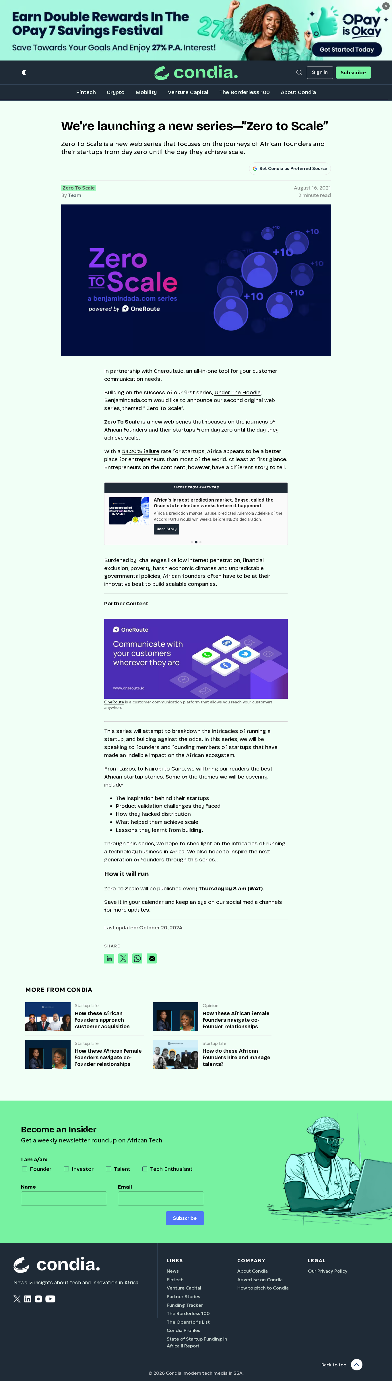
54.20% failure (140, 451)
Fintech (86, 92)
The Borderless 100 (244, 92)
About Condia (298, 92)
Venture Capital (188, 92)
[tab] (192, 542)
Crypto (116, 92)
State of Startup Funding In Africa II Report (197, 1342)
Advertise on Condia (260, 1279)
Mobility (146, 92)
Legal (317, 1260)
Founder (41, 1169)
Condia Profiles (183, 1330)
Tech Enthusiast (171, 1169)
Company (251, 1260)
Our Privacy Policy (328, 1271)
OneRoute (114, 702)
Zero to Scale (79, 188)
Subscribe (353, 72)
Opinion (210, 1005)
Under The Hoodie (237, 392)
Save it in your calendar (134, 902)
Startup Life (87, 1005)
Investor (83, 1169)
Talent (122, 1169)
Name (28, 1187)
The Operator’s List (188, 1322)
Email (125, 1187)
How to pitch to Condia (263, 1288)
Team (74, 195)
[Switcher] (24, 72)
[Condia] (196, 72)
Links (175, 1260)
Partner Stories (183, 1296)
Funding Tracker (185, 1305)
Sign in (320, 72)
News (173, 1271)
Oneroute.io (169, 371)
